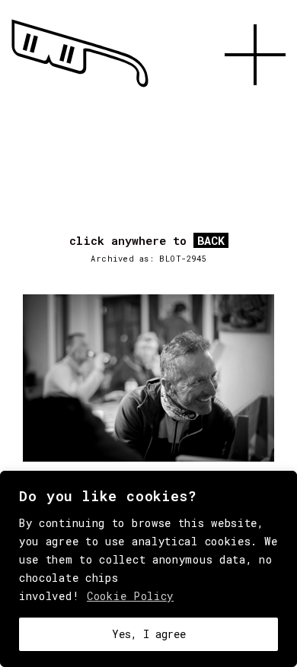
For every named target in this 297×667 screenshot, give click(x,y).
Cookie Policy (130, 596)
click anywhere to (147, 241)
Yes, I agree (149, 634)
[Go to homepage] (79, 87)
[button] (255, 102)
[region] (148, 569)
